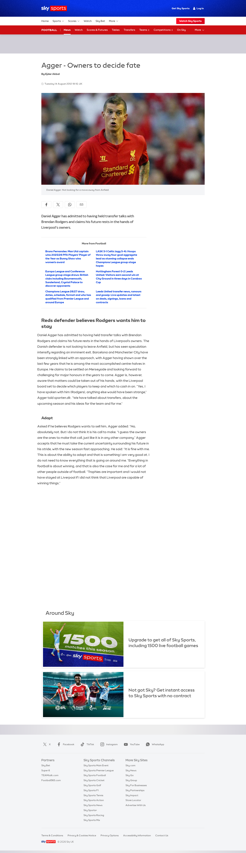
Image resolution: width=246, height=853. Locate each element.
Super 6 (45, 770)
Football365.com (51, 780)
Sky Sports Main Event (96, 765)
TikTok (90, 744)
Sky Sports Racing (94, 815)
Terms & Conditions (52, 835)
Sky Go (130, 775)
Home (45, 21)
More (112, 21)
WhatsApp (158, 744)
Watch (88, 21)
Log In (200, 8)
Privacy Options (110, 835)
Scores (72, 21)
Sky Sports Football (95, 775)
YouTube (135, 744)
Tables (116, 30)
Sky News (131, 770)
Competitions (162, 30)
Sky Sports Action (94, 800)
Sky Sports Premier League (99, 770)
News (67, 30)
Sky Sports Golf (92, 785)
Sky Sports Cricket (94, 780)
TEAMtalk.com (49, 775)
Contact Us (161, 835)
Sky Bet (100, 21)
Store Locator (133, 800)
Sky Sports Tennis (93, 795)
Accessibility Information (137, 835)
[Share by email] (81, 204)
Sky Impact (132, 795)
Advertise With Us (136, 805)
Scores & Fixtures (97, 30)
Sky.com (130, 765)
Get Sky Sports (180, 8)
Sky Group (131, 780)
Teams (143, 30)
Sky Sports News (93, 805)
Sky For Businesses (136, 785)
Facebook (68, 744)
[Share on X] (58, 204)
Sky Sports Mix (92, 820)
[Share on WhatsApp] (70, 204)
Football (49, 30)
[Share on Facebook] (46, 204)
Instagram (112, 744)
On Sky (181, 30)
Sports (57, 21)
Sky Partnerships (135, 790)
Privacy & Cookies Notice (82, 835)
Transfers (129, 30)
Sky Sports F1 (91, 790)
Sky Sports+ (90, 810)
